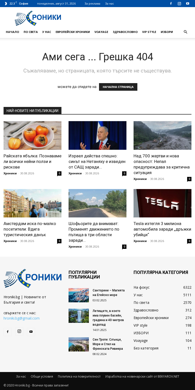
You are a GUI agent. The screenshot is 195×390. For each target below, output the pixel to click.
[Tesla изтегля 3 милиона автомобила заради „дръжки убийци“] (162, 203)
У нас (46, 32)
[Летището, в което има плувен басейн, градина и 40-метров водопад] (79, 316)
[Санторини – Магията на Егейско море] (79, 295)
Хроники (10, 173)
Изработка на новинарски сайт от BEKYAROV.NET (142, 376)
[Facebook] (171, 3)
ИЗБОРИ (167, 32)
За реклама (92, 3)
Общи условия (42, 376)
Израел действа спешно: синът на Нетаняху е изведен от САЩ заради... (97, 161)
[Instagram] (179, 3)
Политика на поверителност (79, 376)
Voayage (101, 32)
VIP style (149, 32)
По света (31, 32)
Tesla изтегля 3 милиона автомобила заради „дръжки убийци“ (162, 229)
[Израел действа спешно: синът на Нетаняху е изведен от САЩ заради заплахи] (97, 135)
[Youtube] (187, 3)
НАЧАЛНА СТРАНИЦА (118, 87)
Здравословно (125, 32)
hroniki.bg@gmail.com (22, 318)
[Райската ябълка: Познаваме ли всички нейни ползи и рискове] (32, 135)
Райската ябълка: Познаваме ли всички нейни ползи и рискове (32, 161)
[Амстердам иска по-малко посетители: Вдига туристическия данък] (32, 203)
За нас (109, 3)
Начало (12, 32)
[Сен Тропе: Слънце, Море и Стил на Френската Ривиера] (79, 344)
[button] (185, 32)
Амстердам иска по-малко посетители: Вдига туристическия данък (30, 229)
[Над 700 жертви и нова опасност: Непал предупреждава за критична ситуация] (162, 135)
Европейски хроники (73, 32)
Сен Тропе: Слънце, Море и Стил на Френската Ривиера (108, 344)
